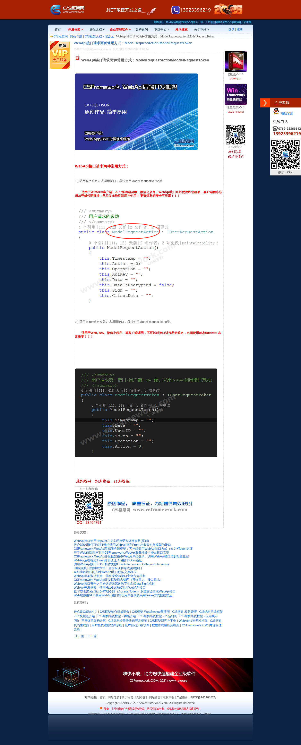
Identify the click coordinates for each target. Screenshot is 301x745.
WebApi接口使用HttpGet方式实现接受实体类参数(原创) (111, 541)
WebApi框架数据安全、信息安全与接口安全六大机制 (110, 576)
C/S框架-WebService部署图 (151, 611)
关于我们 (127, 697)
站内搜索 (181, 29)
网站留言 (155, 697)
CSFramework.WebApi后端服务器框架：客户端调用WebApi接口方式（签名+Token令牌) (134, 548)
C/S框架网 (60, 36)
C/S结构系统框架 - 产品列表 (157, 616)
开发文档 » (97, 29)
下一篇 (92, 636)
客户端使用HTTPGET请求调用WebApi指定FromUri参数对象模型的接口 (122, 544)
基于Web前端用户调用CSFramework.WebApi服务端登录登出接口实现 (121, 552)
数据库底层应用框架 (165, 625)
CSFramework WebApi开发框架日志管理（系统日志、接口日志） (118, 579)
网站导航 (76, 36)
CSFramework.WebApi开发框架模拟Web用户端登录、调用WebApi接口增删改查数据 (131, 556)
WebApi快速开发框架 (193, 620)
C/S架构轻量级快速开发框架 (127, 620)
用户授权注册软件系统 (107, 625)
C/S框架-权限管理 (184, 611)
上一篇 (79, 636)
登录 (231, 29)
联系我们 (141, 697)
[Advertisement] (122, 647)
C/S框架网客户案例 (163, 620)
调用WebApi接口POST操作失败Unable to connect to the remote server (121, 564)
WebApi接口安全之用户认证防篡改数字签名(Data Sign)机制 (114, 583)
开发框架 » (75, 29)
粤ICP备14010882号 (203, 697)
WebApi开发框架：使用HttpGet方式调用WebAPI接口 (110, 587)
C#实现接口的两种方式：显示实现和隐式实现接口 (108, 568)
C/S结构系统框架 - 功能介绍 (116, 616)
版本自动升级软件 (137, 625)
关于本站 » (201, 29)
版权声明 (168, 697)
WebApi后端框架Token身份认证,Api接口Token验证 (108, 560)
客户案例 (142, 29)
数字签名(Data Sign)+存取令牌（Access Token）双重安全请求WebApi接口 (124, 591)
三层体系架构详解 (93, 620)
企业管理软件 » (120, 29)
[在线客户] (265, 102)
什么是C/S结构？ (85, 611)
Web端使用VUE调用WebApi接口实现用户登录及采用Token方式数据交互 (123, 595)
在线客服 (286, 113)
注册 (240, 29)
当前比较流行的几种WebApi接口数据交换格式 (105, 572)
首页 (58, 29)
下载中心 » (161, 29)
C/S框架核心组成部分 (114, 611)
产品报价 (182, 697)
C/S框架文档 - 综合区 (99, 36)
